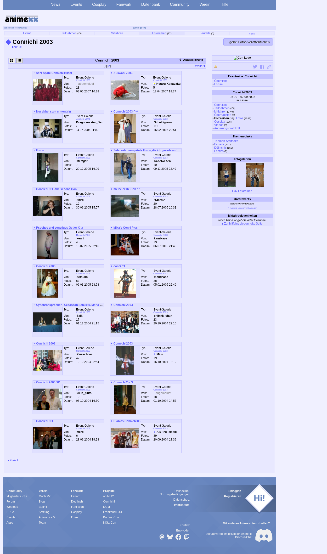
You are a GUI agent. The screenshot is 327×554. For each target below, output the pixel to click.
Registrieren (232, 496)
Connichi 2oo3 (123, 382)
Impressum (182, 505)
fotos (17, 28)
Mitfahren (117, 33)
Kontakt (185, 525)
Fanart (75, 496)
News (55, 4)
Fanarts (219, 144)
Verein (204, 4)
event (24, 28)
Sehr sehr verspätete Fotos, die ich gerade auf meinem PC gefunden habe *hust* (168, 150)
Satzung (44, 512)
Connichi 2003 (83, 80)
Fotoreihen (159, 33)
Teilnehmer (68, 33)
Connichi (109, 501)
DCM (106, 507)
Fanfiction (77, 507)
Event (27, 33)
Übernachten (222, 115)
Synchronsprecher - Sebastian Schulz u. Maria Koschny (74, 305)
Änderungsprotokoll (227, 128)
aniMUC (108, 496)
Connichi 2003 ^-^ (125, 111)
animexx (9, 28)
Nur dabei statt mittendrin (53, 111)
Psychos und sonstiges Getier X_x (59, 227)
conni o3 (119, 266)
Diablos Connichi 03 (127, 421)
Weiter (199, 66)
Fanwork (123, 4)
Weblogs (12, 507)
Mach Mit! (45, 496)
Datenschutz (181, 499)
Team (42, 522)
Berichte (205, 33)
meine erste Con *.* (126, 189)
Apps (9, 522)
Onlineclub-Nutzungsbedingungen (175, 492)
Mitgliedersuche (16, 496)
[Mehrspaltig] (12, 60)
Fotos (239, 118)
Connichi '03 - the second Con (56, 189)
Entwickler (183, 530)
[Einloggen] (139, 28)
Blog (42, 501)
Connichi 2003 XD (48, 382)
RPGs (10, 512)
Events (76, 4)
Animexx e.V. (47, 517)
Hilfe (224, 4)
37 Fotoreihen (242, 191)
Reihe (252, 34)
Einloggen (234, 491)
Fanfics (219, 151)
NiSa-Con (109, 522)
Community (179, 4)
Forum (218, 84)
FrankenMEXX (112, 512)
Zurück (17, 47)
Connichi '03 (44, 421)
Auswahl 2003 (123, 73)
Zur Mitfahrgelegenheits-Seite (243, 223)
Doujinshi (77, 501)
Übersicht (220, 81)
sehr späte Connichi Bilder (54, 73)
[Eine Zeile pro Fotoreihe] (19, 60)
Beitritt (43, 507)
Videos (218, 125)
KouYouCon (111, 517)
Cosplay (99, 4)
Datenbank (150, 4)
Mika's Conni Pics (125, 227)
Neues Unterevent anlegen (243, 208)
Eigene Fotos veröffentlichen (248, 42)
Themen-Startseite (226, 141)
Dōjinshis (220, 147)
